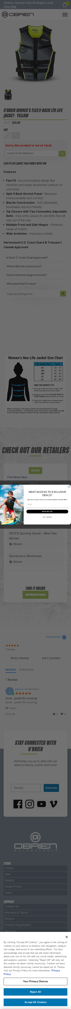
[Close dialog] (69, 487)
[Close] (67, 937)
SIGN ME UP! (47, 511)
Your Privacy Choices (35, 981)
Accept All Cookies (35, 1002)
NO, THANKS (47, 517)
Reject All (35, 992)
